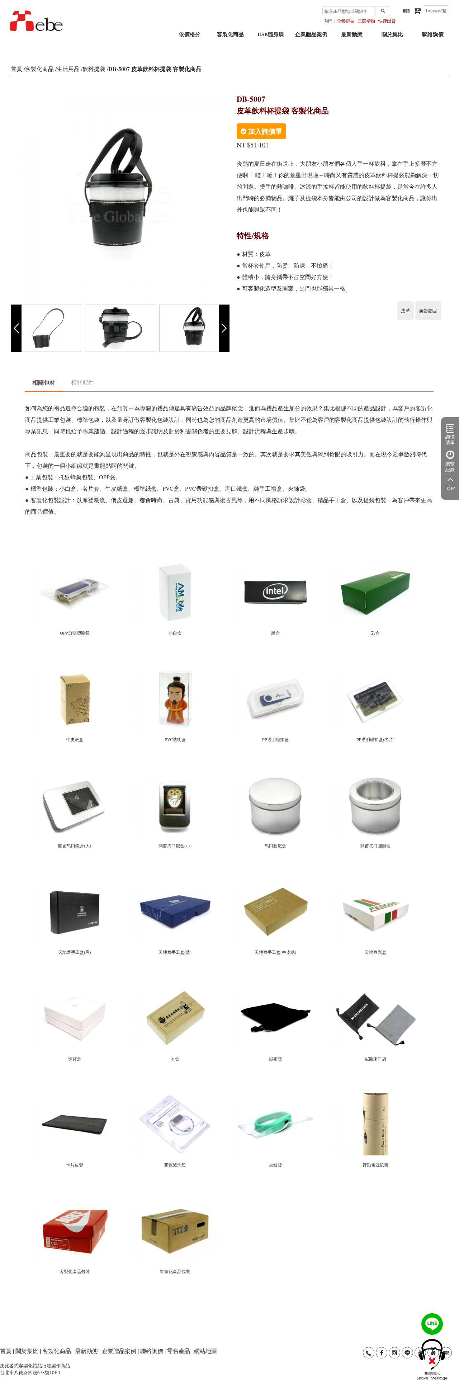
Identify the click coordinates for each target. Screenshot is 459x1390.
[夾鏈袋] (276, 1096)
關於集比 (392, 36)
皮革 (405, 310)
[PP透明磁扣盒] (276, 671)
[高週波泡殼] (176, 1096)
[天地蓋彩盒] (375, 883)
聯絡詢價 (433, 36)
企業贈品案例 (311, 36)
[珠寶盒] (75, 990)
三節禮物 (366, 21)
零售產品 (178, 1350)
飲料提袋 (93, 68)
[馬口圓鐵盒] (276, 777)
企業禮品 (345, 21)
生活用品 (68, 68)
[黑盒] (276, 564)
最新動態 (352, 36)
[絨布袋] (276, 990)
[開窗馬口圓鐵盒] (375, 777)
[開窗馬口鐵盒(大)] (75, 777)
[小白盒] (176, 564)
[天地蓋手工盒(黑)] (75, 883)
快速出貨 (387, 21)
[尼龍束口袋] (375, 990)
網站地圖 (205, 1350)
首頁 (16, 68)
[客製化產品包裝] (75, 1203)
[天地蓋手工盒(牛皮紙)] (276, 883)
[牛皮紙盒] (75, 671)
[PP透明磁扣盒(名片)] (375, 671)
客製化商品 (230, 36)
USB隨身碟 (270, 36)
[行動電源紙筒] (375, 1096)
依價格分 (189, 36)
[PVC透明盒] (176, 671)
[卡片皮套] (75, 1096)
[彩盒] (375, 564)
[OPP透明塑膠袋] (75, 564)
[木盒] (176, 990)
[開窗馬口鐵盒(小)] (176, 777)
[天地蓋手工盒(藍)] (176, 883)
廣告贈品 (428, 310)
